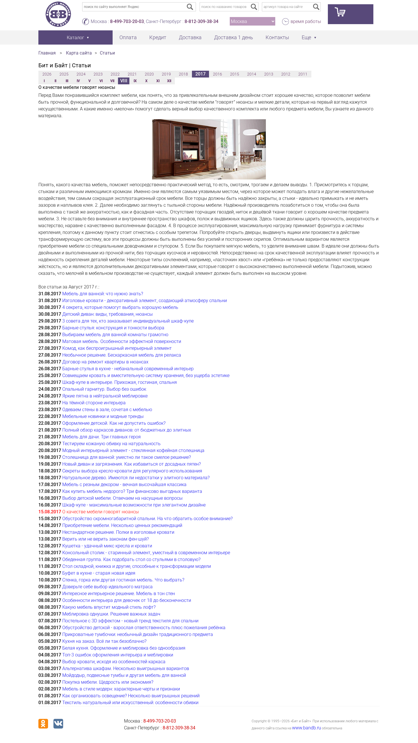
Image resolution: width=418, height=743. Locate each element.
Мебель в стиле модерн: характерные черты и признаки (121, 689)
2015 (234, 74)
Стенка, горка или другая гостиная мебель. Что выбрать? (123, 580)
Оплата (128, 37)
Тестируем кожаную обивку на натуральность (111, 443)
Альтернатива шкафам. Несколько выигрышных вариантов (125, 668)
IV (78, 81)
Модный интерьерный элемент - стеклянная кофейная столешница (133, 450)
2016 (217, 74)
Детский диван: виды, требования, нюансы (107, 314)
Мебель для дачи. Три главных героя (101, 436)
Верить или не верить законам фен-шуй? (105, 539)
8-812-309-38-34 (201, 21)
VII (112, 81)
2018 (183, 74)
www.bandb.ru (306, 728)
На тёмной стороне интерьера (94, 402)
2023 (98, 74)
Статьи (107, 53)
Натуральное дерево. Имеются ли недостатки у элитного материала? (136, 477)
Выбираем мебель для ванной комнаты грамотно (115, 334)
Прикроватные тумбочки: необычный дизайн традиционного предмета (137, 634)
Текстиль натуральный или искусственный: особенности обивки (130, 702)
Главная (47, 53)
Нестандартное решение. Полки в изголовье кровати (118, 532)
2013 (268, 74)
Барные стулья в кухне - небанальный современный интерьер (128, 368)
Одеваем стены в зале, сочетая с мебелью (107, 409)
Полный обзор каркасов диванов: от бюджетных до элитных (126, 430)
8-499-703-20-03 (127, 21)
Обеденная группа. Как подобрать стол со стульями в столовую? (131, 559)
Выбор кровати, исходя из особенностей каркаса (113, 661)
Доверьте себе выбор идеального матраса (107, 586)
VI (101, 81)
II (55, 81)
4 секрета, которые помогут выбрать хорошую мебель (120, 307)
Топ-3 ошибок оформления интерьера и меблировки (117, 655)
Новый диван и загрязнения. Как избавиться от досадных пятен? (131, 464)
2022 (115, 74)
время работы (306, 21)
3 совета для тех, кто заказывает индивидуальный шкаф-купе (128, 321)
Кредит (157, 37)
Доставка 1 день (233, 37)
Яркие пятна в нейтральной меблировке (105, 396)
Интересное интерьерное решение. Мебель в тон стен (118, 593)
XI (158, 81)
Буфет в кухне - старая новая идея (98, 573)
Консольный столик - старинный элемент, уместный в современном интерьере (146, 552)
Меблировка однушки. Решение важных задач (111, 614)
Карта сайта (79, 53)
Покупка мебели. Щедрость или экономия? (107, 682)
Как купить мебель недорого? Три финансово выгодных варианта (132, 491)
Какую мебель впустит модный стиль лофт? (109, 607)
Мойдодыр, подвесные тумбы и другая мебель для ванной (124, 675)
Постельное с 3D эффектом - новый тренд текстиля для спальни (130, 620)
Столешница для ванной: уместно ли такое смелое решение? (126, 457)
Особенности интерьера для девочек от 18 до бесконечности (126, 600)
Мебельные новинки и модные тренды (103, 416)
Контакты (277, 37)
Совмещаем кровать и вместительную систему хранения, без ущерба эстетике (145, 375)
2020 (149, 74)
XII (169, 81)
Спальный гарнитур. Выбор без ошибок (104, 389)
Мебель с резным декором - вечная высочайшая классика (124, 484)
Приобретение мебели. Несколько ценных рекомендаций (122, 525)
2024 (81, 74)
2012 (285, 74)
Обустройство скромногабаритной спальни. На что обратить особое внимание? (147, 518)
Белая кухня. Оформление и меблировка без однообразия (123, 648)
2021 (132, 74)
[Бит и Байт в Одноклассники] (43, 724)
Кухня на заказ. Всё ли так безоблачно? (104, 641)
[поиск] (254, 7)
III (67, 81)
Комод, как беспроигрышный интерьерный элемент (117, 348)
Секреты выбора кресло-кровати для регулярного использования (132, 471)
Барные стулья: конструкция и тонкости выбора (113, 327)
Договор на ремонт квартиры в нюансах (105, 362)
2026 (46, 74)
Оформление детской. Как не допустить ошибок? (113, 423)
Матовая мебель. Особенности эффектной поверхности (121, 341)
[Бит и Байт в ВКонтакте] (58, 724)
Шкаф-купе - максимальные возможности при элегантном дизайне (134, 505)
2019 (166, 74)
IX (135, 81)
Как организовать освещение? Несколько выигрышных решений (131, 695)
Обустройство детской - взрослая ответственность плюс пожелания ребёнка (143, 627)
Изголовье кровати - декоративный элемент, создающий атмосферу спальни (144, 300)
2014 (251, 74)
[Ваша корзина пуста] (350, 14)
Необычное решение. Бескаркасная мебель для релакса (121, 355)
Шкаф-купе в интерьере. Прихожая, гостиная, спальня (119, 382)
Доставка (190, 37)
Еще (306, 37)
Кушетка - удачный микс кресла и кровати (107, 546)
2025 (64, 74)
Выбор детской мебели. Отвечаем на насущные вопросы (122, 498)
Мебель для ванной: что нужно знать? (102, 293)
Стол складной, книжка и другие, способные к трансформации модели (136, 566)
